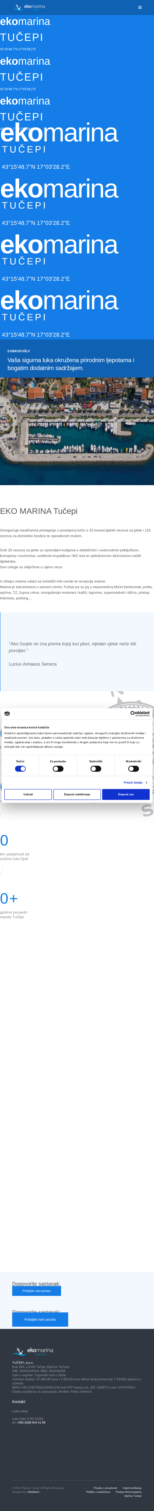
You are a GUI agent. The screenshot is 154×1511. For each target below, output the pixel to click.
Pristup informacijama (128, 1491)
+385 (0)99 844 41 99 (31, 1422)
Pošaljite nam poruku (37, 1291)
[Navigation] (140, 7)
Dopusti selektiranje (77, 794)
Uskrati (28, 794)
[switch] (58, 769)
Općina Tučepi (132, 1495)
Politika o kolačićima (98, 1491)
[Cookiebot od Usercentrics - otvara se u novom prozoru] (133, 714)
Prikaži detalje (133, 782)
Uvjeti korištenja (132, 1487)
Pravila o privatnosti (105, 1487)
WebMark (33, 1491)
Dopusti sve (126, 794)
